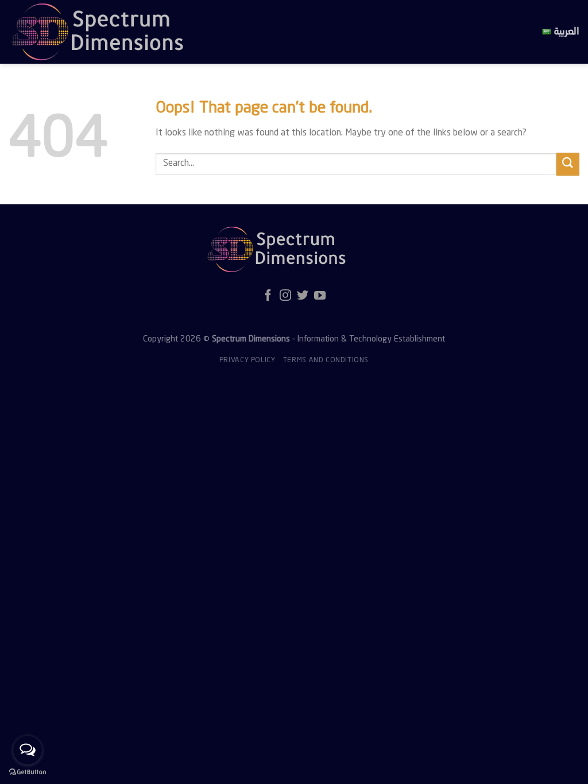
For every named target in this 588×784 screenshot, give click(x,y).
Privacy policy (247, 360)
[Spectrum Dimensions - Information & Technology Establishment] (210, 32)
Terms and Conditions (326, 360)
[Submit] (567, 164)
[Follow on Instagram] (285, 296)
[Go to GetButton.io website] (27, 772)
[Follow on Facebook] (268, 296)
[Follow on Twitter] (302, 296)
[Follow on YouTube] (320, 296)
